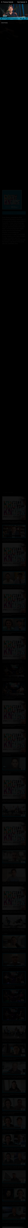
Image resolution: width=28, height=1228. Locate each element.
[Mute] (20, 18)
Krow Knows (4, 22)
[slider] (12, 18)
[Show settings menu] (23, 18)
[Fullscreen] (26, 18)
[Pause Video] (1, 18)
